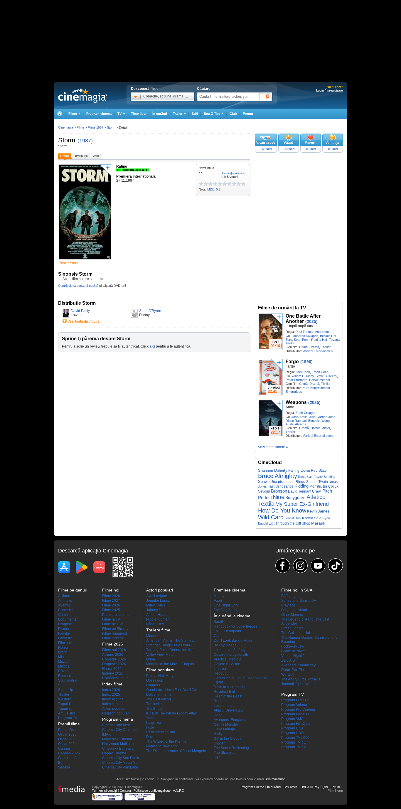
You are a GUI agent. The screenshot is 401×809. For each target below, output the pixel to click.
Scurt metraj (67, 680)
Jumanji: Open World (298, 684)
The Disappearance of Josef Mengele (176, 751)
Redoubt (221, 673)
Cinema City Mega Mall (120, 763)
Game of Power (293, 651)
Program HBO (292, 733)
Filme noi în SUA (296, 590)
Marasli (318, 523)
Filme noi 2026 (114, 650)
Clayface (288, 605)
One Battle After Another (303, 319)
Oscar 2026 (67, 734)
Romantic (65, 676)
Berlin (63, 763)
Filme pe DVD (113, 624)
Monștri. (315, 486)
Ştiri (195, 113)
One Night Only (226, 605)
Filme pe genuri (72, 590)
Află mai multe (275, 779)
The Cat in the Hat (295, 633)
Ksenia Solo (311, 518)
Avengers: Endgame (230, 720)
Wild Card (271, 517)
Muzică (64, 662)
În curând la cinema (232, 616)
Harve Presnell (319, 380)
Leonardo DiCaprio (305, 336)
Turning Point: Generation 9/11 (170, 650)
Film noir (65, 643)
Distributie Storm (77, 303)
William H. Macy (303, 376)
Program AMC (292, 719)
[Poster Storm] (85, 260)
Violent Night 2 (293, 656)
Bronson (279, 490)
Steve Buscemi (326, 376)
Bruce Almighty (277, 476)
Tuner (151, 718)
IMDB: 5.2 (213, 189)
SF (60, 685)
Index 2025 (111, 694)
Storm (66, 140)
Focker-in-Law (292, 646)
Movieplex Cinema (117, 739)
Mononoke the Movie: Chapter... (171, 664)
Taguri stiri (66, 709)
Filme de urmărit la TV (282, 307)
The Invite (154, 704)
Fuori (218, 601)
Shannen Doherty (272, 470)
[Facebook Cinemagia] (282, 565)
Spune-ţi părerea (233, 173)
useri (266, 149)
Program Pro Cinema (298, 709)
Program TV (67, 718)
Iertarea (220, 669)
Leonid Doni (292, 518)
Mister (325, 428)
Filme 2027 (111, 601)
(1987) (85, 141)
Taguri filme (67, 704)
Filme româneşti (115, 633)
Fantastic (65, 638)
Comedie (65, 610)
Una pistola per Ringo (287, 482)
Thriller (326, 347)
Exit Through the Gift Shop (289, 523)
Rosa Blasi (305, 476)
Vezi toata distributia (84, 321)
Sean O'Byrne (150, 311)
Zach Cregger (306, 412)
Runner (220, 701)
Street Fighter (292, 628)
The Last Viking (158, 699)
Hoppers (153, 685)
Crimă (303, 347)
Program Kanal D (295, 714)
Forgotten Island (294, 610)
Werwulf (287, 675)
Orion (150, 659)
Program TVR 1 (293, 742)
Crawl (316, 491)
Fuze (150, 727)
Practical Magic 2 (227, 659)
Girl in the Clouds (227, 738)
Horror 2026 (112, 669)
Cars (217, 636)
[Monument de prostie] (201, 183)
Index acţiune (113, 699)
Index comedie (114, 704)
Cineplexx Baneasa (118, 748)
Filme (80, 127)
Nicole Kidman (158, 619)
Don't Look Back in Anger (234, 640)
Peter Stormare (296, 380)
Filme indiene (113, 638)
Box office (291, 787)
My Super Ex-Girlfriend (302, 504)
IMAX (106, 734)
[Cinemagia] (59, 114)
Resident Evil (224, 692)
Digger (219, 743)
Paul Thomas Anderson (312, 331)
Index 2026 (111, 690)
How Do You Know (282, 510)
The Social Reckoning (231, 748)
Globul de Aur (69, 758)
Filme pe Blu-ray (115, 629)
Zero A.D (288, 660)
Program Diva (292, 728)
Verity (218, 734)
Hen (217, 757)
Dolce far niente (158, 694)
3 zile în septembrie (229, 687)
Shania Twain (317, 482)
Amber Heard (157, 615)
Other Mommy (292, 615)
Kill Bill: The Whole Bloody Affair (171, 713)
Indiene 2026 (112, 673)
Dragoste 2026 (114, 664)
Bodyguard (295, 497)
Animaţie (65, 601)
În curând (159, 113)
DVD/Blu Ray (310, 787)
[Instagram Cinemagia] (300, 565)
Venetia (64, 767)
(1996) (306, 361)
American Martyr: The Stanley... (171, 640)
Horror (315, 428)
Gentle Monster (226, 724)
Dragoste (65, 624)
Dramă (314, 347)
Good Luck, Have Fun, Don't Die (171, 690)
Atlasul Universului (229, 710)
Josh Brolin (299, 417)
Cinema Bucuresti (116, 725)
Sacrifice (221, 622)
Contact (125, 790)
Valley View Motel (160, 655)
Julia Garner (317, 417)
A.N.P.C (178, 790)
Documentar (68, 619)
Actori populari (113, 709)
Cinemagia (65, 127)
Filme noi (110, 590)
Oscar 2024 (67, 744)
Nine (278, 497)
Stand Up (65, 690)
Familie (64, 633)
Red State (319, 470)
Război (64, 671)
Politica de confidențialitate (152, 790)
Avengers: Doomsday (298, 665)
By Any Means (225, 645)
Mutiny (219, 596)
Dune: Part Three (295, 670)
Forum (248, 113)
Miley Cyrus (155, 605)
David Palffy (80, 311)
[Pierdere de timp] (203, 183)
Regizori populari (116, 713)
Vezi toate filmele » (273, 447)
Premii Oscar (68, 730)
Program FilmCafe (295, 724)
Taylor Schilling (324, 476)
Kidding (301, 486)
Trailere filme (158, 630)
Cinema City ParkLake (120, 767)
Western (64, 699)
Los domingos (225, 706)
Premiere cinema (115, 615)
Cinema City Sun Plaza (120, 758)
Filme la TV (111, 619)
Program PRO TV (295, 700)
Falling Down (299, 470)
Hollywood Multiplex (118, 744)
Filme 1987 (95, 127)
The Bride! (154, 709)
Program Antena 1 (295, 705)
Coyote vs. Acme (227, 664)
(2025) (311, 321)
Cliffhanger (290, 596)
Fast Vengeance (281, 486)
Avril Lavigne (156, 596)
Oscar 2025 (67, 739)
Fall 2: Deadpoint (227, 631)
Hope (218, 715)
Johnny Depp (157, 610)
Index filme (112, 684)
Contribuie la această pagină (78, 285)
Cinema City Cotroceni (120, 730)
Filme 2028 (111, 596)
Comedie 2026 (114, 659)
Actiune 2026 (112, 655)
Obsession (154, 680)
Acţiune (64, 596)
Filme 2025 (111, 610)
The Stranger (224, 753)
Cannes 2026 (69, 753)
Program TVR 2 (293, 747)
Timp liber (138, 113)
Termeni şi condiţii (104, 790)
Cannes (64, 748)
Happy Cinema (114, 753)
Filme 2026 (111, 605)
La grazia (153, 723)
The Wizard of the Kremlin (166, 741)
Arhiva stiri (66, 713)
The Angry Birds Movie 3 (300, 679)
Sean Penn (301, 339)
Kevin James (318, 511)
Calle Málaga (224, 729)
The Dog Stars (225, 610)
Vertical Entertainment (318, 351)
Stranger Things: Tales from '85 (171, 645)
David (151, 737)
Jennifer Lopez (158, 601)
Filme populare (160, 670)
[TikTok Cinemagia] (335, 565)
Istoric (63, 652)
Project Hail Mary (159, 676)
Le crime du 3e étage (230, 650)
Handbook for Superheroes (235, 626)
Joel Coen (303, 372)
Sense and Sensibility (298, 601)
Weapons (296, 402)
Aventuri (64, 605)
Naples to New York (162, 746)
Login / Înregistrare (329, 90)
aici (152, 346)
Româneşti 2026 (115, 678)
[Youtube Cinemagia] (318, 565)
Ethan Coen (320, 372)
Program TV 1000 (295, 738)
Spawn (263, 481)
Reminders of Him (160, 732)
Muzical (64, 666)
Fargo (292, 361)
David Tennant (299, 491)
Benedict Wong (319, 420)
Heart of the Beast (228, 696)
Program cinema (99, 113)
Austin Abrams (296, 424)
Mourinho (153, 636)
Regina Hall (319, 339)
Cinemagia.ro (82, 95)
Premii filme (69, 724)
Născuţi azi (155, 624)
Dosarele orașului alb (231, 655)
